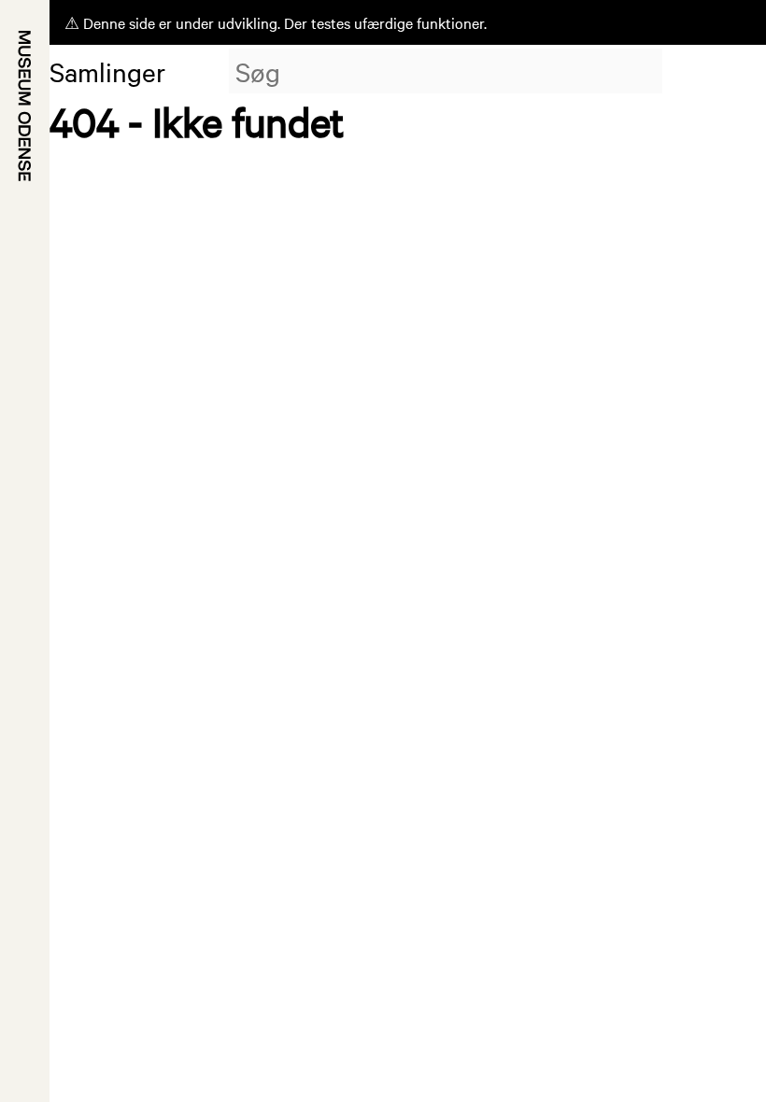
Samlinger (107, 71)
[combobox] (445, 71)
